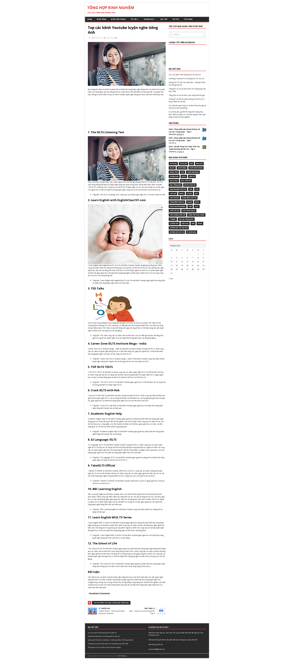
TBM (190, 206)
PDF (196, 194)
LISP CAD (173, 194)
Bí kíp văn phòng (118, 19)
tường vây (174, 223)
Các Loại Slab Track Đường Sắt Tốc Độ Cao (185, 75)
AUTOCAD (173, 164)
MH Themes (122, 656)
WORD (200, 223)
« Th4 (171, 279)
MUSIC (181, 194)
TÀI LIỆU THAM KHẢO (186, 219)
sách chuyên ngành (177, 206)
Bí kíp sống (101, 19)
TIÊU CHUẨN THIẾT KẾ (177, 215)
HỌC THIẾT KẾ (186, 181)
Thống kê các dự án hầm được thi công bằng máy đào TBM (108, 644)
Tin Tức (175, 19)
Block (172, 168)
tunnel (173, 219)
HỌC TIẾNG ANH (175, 185)
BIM (191, 164)
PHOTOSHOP (174, 198)
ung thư (185, 223)
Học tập (163, 19)
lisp (196, 189)
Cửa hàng (188, 19)
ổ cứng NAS (191, 232)
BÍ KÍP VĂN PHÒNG (195, 168)
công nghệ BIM (193, 172)
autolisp (183, 164)
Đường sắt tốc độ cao (179, 228)
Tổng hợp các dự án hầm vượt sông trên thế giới (187, 95)
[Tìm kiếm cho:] (187, 35)
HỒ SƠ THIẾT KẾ (189, 185)
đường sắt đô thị (177, 232)
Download (149, 19)
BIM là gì (199, 164)
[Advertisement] (127, 114)
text (196, 206)
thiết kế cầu (174, 211)
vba (193, 223)
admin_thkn (98, 38)
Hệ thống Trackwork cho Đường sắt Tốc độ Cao (186, 78)
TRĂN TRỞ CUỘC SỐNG (196, 215)
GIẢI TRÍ (192, 176)
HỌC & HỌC (174, 181)
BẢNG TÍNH (174, 172)
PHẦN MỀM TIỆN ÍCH (177, 202)
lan (190, 189)
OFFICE (189, 194)
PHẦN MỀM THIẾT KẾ (189, 198)
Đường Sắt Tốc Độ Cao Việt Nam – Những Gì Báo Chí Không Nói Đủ (110, 640)
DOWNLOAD (174, 176)
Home (89, 19)
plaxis (189, 202)
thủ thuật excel (188, 211)
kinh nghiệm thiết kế (178, 189)
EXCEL (184, 176)
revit (197, 202)
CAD (182, 172)
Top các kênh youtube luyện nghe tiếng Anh (111, 603)
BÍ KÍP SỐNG (182, 168)
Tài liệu (133, 19)
